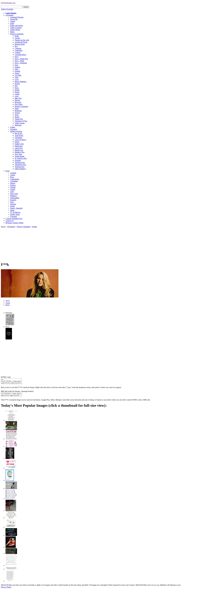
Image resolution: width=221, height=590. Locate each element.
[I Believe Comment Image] (11, 527)
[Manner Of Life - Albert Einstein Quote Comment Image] (11, 518)
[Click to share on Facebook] (29, 283)
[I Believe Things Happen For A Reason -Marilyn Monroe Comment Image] (10, 458)
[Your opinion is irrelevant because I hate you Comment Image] (10, 325)
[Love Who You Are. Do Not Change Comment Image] (11, 468)
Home (3, 227)
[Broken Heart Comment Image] (11, 511)
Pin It (7, 305)
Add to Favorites (7, 9)
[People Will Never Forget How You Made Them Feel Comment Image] (11, 553)
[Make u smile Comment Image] (11, 569)
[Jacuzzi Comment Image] (11, 429)
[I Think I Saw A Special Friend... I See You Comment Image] (10, 480)
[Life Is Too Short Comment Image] (10, 581)
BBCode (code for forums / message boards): (17, 391)
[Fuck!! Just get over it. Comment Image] (9, 339)
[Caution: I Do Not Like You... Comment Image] (11, 439)
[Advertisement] (70, 244)
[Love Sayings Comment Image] (11, 420)
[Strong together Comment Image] (11, 535)
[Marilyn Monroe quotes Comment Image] (11, 547)
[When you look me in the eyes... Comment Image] (11, 565)
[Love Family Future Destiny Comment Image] (11, 499)
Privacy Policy (6, 587)
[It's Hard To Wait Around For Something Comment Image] (11, 488)
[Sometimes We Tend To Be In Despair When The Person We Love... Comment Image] (11, 446)
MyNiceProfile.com (8, 3)
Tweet (8, 303)
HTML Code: (6, 377)
